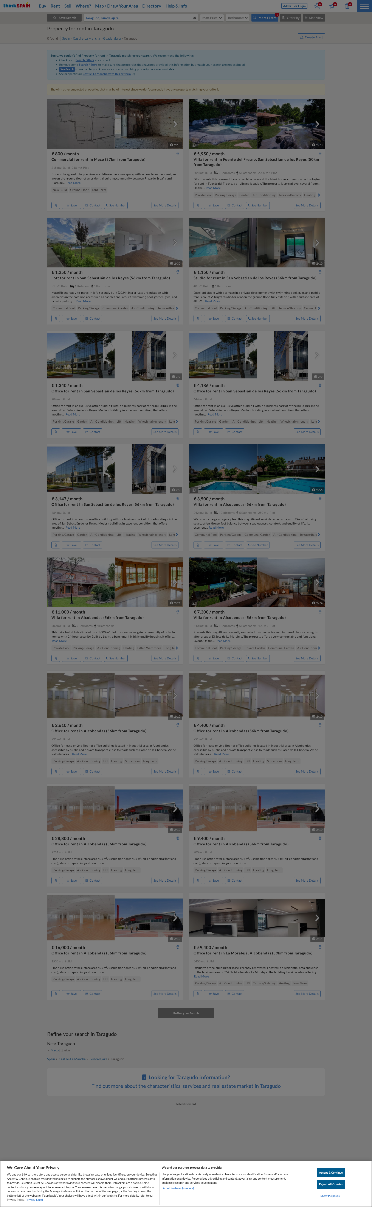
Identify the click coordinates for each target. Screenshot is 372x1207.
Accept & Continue (331, 1172)
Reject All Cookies (331, 1184)
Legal (39, 1199)
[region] (186, 1184)
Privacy (30, 1199)
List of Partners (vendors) (178, 1188)
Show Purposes (330, 1196)
